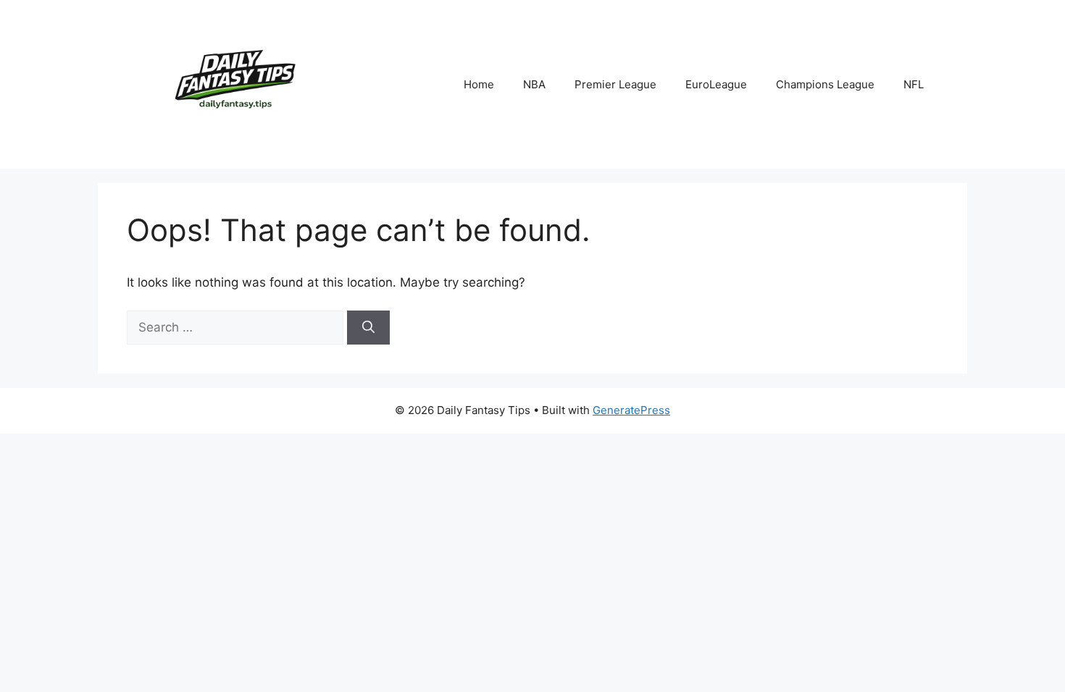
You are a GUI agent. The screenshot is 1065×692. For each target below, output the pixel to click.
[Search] (368, 328)
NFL (913, 84)
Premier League (615, 84)
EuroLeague (716, 84)
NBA (534, 84)
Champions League (825, 84)
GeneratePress (631, 410)
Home (479, 84)
